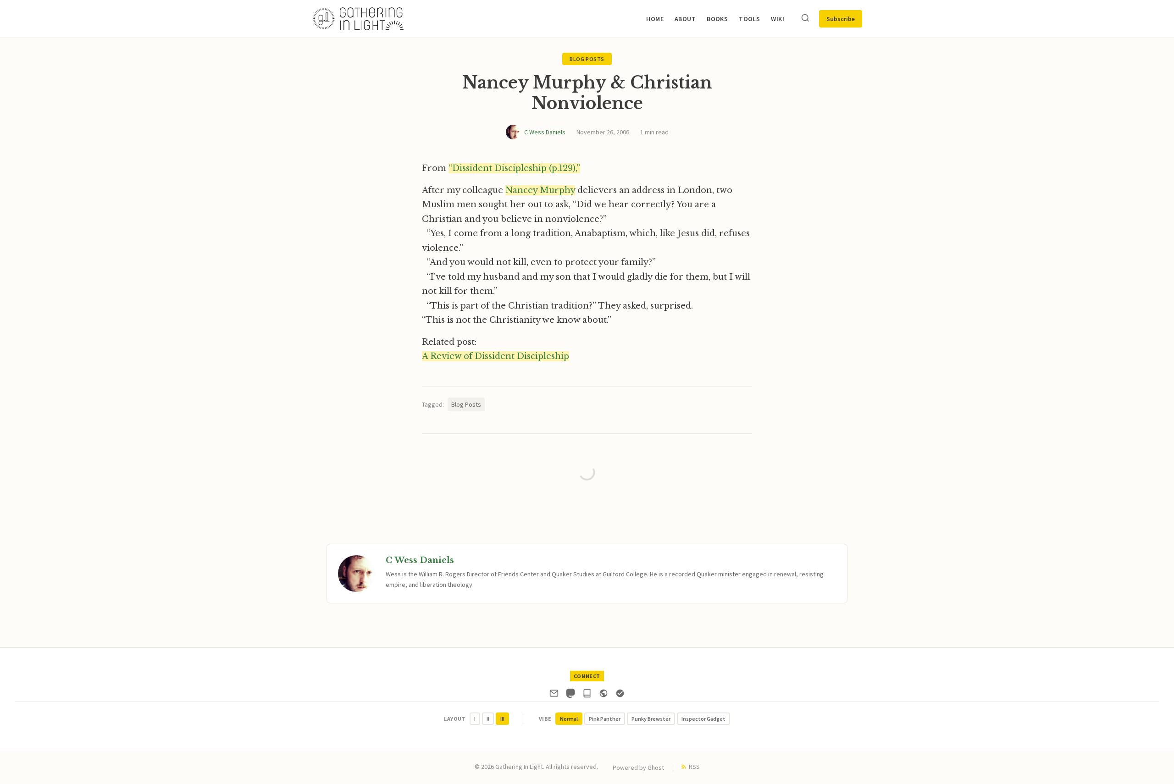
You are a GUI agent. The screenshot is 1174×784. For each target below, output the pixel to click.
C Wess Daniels (544, 132)
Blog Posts (587, 58)
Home (655, 19)
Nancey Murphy (540, 190)
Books (717, 19)
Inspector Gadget (703, 718)
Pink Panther (604, 718)
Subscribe (840, 19)
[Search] (805, 18)
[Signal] (620, 695)
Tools (749, 19)
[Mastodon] (570, 695)
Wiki (777, 19)
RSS (694, 766)
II (488, 718)
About (685, 19)
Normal (569, 718)
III (502, 718)
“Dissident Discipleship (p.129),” (514, 168)
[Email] (554, 695)
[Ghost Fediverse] (603, 695)
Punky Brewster (650, 718)
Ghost (656, 767)
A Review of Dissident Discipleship (495, 356)
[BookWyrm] (587, 695)
